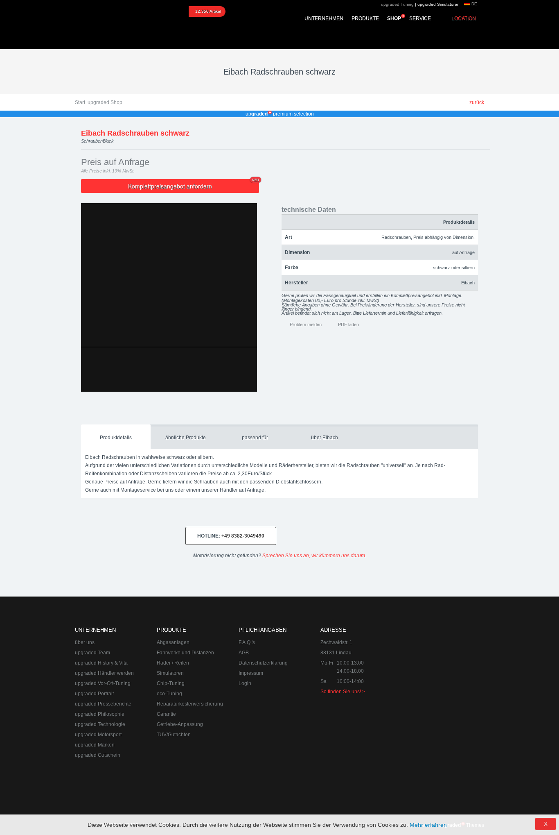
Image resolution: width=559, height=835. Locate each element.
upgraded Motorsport (98, 734)
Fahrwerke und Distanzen (185, 653)
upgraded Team (92, 653)
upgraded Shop (105, 102)
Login (245, 683)
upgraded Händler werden (104, 673)
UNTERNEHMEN (323, 18)
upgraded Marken (95, 745)
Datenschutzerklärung (263, 663)
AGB (244, 653)
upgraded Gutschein (97, 755)
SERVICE (420, 18)
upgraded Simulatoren (438, 4)
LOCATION (463, 18)
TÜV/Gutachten (174, 734)
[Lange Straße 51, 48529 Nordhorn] (439, 667)
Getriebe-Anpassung (180, 724)
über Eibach (324, 437)
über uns (85, 642)
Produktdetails (116, 437)
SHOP (394, 18)
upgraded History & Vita (101, 663)
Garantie (166, 714)
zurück (476, 102)
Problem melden (306, 324)
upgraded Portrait (94, 694)
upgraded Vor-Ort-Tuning (103, 683)
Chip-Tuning (171, 683)
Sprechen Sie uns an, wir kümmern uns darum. (314, 555)
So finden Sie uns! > (342, 691)
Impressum (251, 673)
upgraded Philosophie (99, 714)
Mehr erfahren (428, 824)
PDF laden (348, 324)
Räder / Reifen (173, 663)
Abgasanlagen (173, 642)
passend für (255, 437)
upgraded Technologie (100, 724)
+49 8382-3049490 (230, 536)
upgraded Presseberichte (103, 704)
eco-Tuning (169, 694)
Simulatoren (170, 673)
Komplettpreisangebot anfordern (193, 184)
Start (80, 102)
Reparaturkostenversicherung (190, 704)
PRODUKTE (365, 18)
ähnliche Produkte (185, 437)
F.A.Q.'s (247, 642)
